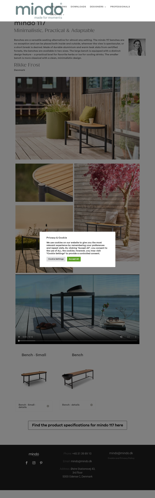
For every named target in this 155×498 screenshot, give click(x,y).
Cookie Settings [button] (56, 259)
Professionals (120, 7)
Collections (58, 7)
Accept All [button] (74, 259)
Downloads (78, 7)
